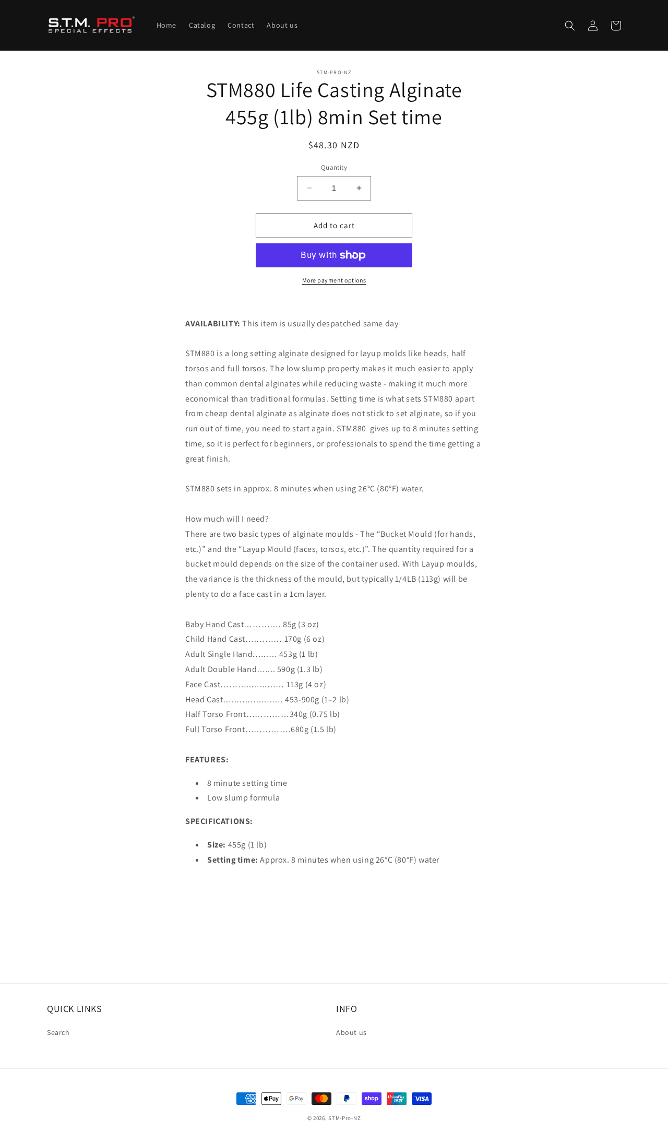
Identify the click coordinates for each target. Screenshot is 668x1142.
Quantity (334, 167)
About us (351, 1032)
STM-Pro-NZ (344, 1118)
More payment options (334, 280)
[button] (569, 25)
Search (58, 1032)
